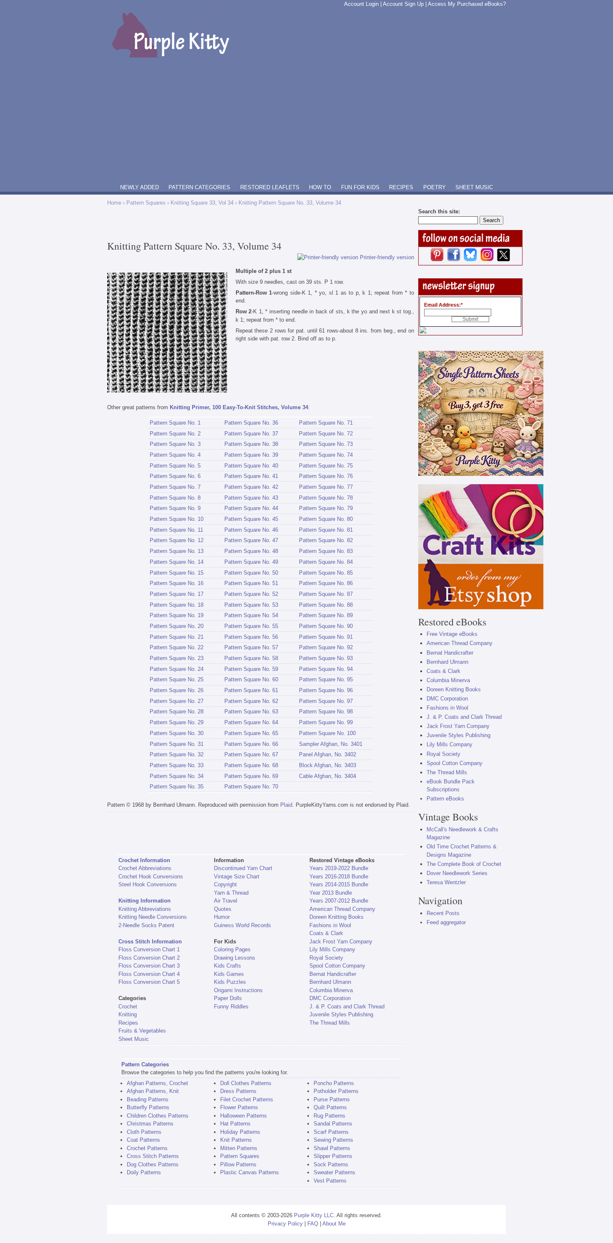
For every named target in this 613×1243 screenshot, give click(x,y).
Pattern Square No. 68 (251, 765)
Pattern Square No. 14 (176, 562)
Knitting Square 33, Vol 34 (202, 203)
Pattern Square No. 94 (326, 669)
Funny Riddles (231, 1006)
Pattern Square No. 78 (326, 498)
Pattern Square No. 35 (176, 786)
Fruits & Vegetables (142, 1031)
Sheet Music (133, 1039)
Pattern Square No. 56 (251, 637)
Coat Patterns (143, 1140)
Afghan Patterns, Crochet (157, 1083)
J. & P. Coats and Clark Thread (346, 1006)
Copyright (225, 884)
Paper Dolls (228, 998)
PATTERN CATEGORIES (199, 187)
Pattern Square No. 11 (176, 530)
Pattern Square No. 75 (326, 466)
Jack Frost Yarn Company (340, 941)
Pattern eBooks (445, 798)
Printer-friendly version (387, 257)
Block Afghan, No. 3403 (327, 765)
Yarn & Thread (231, 893)
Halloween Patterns (243, 1116)
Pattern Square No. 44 (251, 508)
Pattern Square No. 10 (176, 519)
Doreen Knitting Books (336, 917)
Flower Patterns (239, 1107)
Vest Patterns (330, 1181)
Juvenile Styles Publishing (341, 1014)
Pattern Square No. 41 (251, 476)
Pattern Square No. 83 (326, 551)
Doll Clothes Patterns (245, 1083)
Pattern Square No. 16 (176, 583)
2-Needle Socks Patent (146, 925)
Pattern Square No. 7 (175, 487)
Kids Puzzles (230, 982)
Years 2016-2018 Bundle (338, 876)
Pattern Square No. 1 (175, 423)
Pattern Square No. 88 (326, 605)
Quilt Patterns (330, 1107)
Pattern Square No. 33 (176, 765)
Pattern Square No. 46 (251, 530)
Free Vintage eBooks (452, 634)
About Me (334, 1223)
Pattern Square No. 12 (176, 540)
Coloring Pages (232, 949)
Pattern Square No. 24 (176, 669)
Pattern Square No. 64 (251, 722)
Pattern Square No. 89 (326, 615)
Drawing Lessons (234, 958)
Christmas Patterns (150, 1123)
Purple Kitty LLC (314, 1215)
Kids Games (229, 974)
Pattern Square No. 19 (176, 615)
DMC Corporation (330, 998)
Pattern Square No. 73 (326, 444)
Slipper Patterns (333, 1156)
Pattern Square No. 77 (326, 487)
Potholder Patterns (336, 1091)
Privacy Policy (285, 1223)
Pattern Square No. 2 (175, 433)
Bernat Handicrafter (332, 974)
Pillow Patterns (238, 1164)
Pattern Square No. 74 (326, 455)
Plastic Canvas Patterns (249, 1172)
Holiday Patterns (240, 1132)
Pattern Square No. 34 (176, 776)
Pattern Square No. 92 (326, 647)
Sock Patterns (331, 1164)
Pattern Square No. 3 (175, 444)
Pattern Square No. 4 (175, 455)
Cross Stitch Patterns (153, 1156)
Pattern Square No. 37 (251, 433)
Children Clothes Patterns (157, 1116)
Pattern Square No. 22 (176, 647)
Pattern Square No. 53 (251, 605)
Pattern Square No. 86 (326, 583)
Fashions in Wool (330, 925)
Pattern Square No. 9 (175, 508)
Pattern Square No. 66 (251, 744)
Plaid (286, 805)
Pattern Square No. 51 (251, 583)
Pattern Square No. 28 (176, 711)
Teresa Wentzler (446, 882)
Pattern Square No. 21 (176, 637)
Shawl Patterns (332, 1148)
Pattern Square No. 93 (326, 658)
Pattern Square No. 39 (251, 455)
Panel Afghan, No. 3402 (327, 754)
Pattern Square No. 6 (175, 476)
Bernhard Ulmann (330, 982)
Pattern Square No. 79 (326, 508)
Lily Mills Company (332, 949)
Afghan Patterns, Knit (153, 1091)
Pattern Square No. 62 (251, 701)
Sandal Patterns (333, 1123)
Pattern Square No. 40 (251, 466)
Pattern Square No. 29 (176, 722)
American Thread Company (342, 909)
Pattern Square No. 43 (251, 498)
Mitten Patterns (238, 1148)
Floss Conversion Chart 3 (149, 966)
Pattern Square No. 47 (251, 540)
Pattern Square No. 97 (326, 701)
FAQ (312, 1223)
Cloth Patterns (144, 1132)
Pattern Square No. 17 (176, 594)
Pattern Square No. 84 (326, 562)
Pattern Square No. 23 (176, 658)
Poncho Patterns (334, 1083)
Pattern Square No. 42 (251, 487)
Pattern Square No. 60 (251, 679)
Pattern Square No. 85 (326, 573)
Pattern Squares (146, 203)
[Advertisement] (306, 120)
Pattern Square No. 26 (176, 690)
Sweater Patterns (334, 1172)
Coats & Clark (326, 933)
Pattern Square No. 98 (326, 711)
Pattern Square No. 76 (326, 476)
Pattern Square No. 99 (326, 722)
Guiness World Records (242, 925)
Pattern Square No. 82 (326, 540)
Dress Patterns (238, 1091)
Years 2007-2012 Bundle (338, 901)
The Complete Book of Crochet (464, 864)
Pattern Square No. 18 (176, 605)
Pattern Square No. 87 (326, 594)
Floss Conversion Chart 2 (149, 958)
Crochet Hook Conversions (150, 876)
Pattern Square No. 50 (251, 573)
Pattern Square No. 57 (251, 647)
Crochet (127, 1006)
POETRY (434, 187)
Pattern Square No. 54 (251, 615)
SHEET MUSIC (474, 187)
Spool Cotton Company (337, 966)
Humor (222, 917)
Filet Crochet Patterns (246, 1099)
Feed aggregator (446, 922)
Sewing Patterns (333, 1140)
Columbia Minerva (331, 990)
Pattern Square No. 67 (251, 754)
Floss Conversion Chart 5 (149, 982)
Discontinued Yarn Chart (243, 868)
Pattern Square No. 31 (176, 744)
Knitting (127, 1014)
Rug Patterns (329, 1116)
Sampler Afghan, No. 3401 (330, 744)
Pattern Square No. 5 (175, 466)
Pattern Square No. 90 (326, 626)
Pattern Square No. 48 (251, 551)
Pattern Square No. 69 (251, 776)
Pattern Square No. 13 (176, 551)
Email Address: (443, 305)
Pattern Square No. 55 (251, 626)
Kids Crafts (227, 966)
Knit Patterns (236, 1140)
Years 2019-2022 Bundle (338, 868)
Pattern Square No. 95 (326, 679)
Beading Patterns (147, 1099)
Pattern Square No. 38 (251, 444)
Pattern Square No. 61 (251, 690)
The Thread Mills (329, 1023)
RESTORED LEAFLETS (269, 187)
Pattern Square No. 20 (176, 626)
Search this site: (439, 211)
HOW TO (320, 187)
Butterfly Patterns (148, 1107)
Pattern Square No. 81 (326, 530)
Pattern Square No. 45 (251, 519)
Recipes (128, 1023)
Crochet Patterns (147, 1148)
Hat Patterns (235, 1123)
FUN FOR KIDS (360, 187)
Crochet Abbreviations (144, 868)
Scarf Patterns (331, 1132)
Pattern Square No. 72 (326, 433)
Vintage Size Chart (236, 876)
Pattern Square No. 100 (327, 733)
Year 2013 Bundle (330, 893)
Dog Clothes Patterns (152, 1164)
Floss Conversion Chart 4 (149, 974)
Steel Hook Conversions (147, 884)
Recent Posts (443, 913)
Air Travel (225, 901)
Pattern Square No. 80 (326, 519)
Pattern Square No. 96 (326, 690)
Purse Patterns (332, 1099)
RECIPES (401, 187)
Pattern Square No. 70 (251, 786)
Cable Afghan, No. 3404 (327, 776)
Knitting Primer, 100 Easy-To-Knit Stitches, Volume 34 (239, 407)
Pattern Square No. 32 (176, 754)
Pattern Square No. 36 (251, 423)
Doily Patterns (144, 1172)
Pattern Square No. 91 (326, 637)
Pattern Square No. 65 (251, 733)
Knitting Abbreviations (144, 909)
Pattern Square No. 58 (251, 658)
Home (114, 203)
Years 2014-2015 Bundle (338, 884)
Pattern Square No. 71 (326, 423)
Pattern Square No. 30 (176, 733)
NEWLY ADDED (139, 187)
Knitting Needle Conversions (152, 917)
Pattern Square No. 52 (251, 594)
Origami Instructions (238, 990)
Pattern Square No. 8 (175, 498)
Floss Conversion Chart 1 (149, 949)
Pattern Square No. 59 (251, 669)
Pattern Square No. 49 (251, 562)
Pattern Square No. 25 (176, 679)
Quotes (222, 909)
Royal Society (326, 958)
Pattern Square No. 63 (251, 711)
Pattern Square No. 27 (176, 701)
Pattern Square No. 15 (176, 573)
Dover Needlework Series (457, 873)
